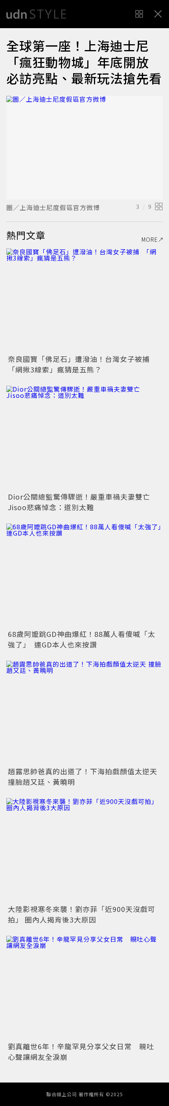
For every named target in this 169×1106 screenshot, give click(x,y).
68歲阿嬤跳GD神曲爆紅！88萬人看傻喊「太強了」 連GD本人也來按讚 (81, 639)
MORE (149, 239)
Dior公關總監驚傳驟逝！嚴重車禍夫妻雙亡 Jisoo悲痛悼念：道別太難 (83, 501)
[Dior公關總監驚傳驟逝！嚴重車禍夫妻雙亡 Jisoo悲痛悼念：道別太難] (84, 437)
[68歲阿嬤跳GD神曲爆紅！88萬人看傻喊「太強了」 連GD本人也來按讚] (84, 575)
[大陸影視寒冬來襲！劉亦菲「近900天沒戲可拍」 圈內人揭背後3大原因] (84, 850)
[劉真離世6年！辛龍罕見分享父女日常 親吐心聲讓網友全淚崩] (84, 987)
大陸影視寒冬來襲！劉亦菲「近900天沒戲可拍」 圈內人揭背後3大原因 (81, 914)
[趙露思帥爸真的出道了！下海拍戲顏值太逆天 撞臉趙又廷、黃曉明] (84, 712)
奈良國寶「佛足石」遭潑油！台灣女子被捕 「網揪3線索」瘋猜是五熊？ (82, 364)
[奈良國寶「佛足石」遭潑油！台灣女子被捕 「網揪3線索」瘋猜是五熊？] (84, 300)
